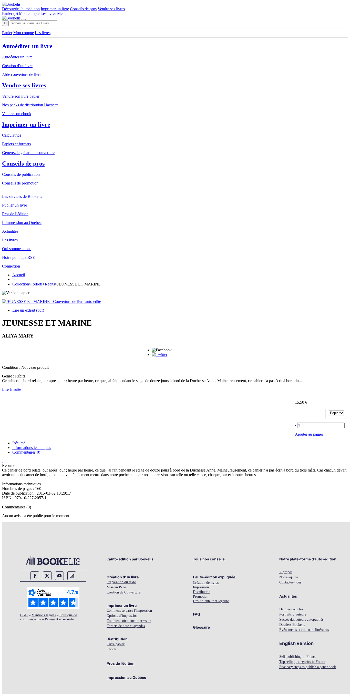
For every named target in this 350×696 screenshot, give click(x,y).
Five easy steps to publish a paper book (307, 667)
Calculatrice (11, 135)
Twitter (47, 575)
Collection (20, 284)
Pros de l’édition (15, 214)
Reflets (37, 284)
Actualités (10, 231)
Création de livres (206, 583)
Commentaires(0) (26, 452)
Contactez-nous (290, 582)
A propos (285, 572)
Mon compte (29, 13)
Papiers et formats (16, 144)
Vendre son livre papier (20, 96)
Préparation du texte (121, 582)
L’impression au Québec (22, 222)
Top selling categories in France (302, 662)
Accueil (18, 275)
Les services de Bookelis (22, 196)
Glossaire (201, 627)
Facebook (34, 575)
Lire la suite (11, 389)
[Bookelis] (11, 4)
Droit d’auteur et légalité (211, 601)
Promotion (200, 596)
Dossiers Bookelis (292, 625)
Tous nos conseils (209, 559)
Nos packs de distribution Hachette (30, 105)
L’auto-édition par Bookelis (130, 559)
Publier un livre (14, 205)
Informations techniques (31, 447)
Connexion (11, 266)
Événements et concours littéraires (304, 630)
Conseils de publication (21, 174)
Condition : (11, 367)
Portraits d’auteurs (292, 614)
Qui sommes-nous (16, 249)
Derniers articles (291, 609)
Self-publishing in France (297, 657)
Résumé (18, 443)
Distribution (117, 639)
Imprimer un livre (55, 9)
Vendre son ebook (16, 113)
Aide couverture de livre (21, 74)
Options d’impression (122, 616)
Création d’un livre (17, 66)
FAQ (196, 614)
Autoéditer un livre (27, 46)
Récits (50, 284)
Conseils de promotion (20, 183)
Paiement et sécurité (59, 619)
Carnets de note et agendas (126, 626)
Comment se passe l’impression (129, 610)
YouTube (59, 575)
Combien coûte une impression (129, 621)
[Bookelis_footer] (53, 560)
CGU (24, 615)
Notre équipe (288, 577)
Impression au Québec (126, 677)
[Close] (24, 19)
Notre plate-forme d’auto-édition (307, 559)
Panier (7, 32)
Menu (62, 13)
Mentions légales (44, 615)
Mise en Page (116, 587)
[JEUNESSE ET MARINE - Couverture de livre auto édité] (51, 301)
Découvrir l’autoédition (21, 9)
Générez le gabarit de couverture (28, 152)
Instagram (71, 575)
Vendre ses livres (111, 9)
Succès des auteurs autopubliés (301, 619)
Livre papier (116, 644)
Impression (201, 587)
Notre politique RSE (18, 257)
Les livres (48, 13)
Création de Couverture (123, 592)
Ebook (111, 649)
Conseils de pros (83, 9)
